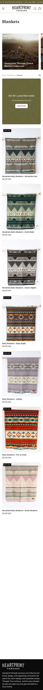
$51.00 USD (6, 179)
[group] (21, 2)
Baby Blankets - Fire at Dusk (14, 455)
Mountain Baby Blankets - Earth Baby (18, 232)
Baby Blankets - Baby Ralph (14, 343)
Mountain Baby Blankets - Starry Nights (19, 288)
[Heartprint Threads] (21, 8)
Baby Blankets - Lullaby (12, 399)
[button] (34, 8)
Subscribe (21, 106)
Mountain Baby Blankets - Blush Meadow (19, 510)
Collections (11, 75)
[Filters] (40, 75)
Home (4, 75)
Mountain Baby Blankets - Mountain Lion (19, 176)
